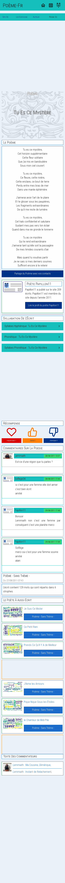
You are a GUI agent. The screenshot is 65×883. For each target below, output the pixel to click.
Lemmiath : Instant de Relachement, (32, 771)
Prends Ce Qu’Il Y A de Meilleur (40, 645)
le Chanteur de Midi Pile (36, 720)
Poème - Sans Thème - (43, 616)
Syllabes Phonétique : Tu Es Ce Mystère (25, 347)
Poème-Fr (13, 5)
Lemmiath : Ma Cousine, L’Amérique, (32, 765)
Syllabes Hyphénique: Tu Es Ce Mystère (25, 326)
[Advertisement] (32, 55)
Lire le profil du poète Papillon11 (43, 305)
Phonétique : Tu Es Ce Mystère (20, 336)
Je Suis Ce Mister (33, 608)
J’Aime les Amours (34, 683)
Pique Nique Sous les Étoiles (39, 701)
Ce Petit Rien (31, 626)
